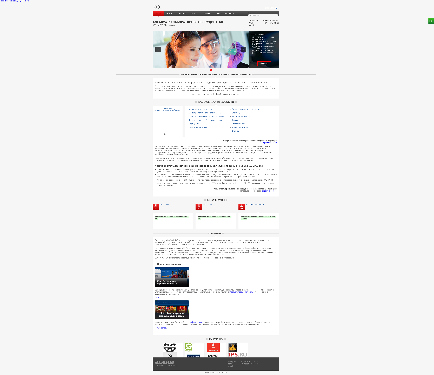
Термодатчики (195, 124)
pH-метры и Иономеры (241, 127)
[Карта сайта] (159, 7)
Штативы (235, 131)
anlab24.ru (164, 362)
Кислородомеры (238, 124)
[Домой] (155, 7)
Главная (158, 13)
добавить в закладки (271, 8)
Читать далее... (161, 298)
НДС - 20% (164, 205)
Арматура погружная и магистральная (205, 113)
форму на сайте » (269, 191)
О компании (206, 13)
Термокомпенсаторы (198, 127)
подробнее (264, 64)
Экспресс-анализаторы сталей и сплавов (249, 109)
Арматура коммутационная (200, 109)
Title (249, 13)
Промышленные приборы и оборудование (206, 120)
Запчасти (235, 120)
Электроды (236, 113)
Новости (194, 13)
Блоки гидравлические (241, 116)
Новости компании (216, 200)
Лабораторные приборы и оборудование (206, 116)
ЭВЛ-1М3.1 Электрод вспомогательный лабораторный (167, 109)
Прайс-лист (181, 13)
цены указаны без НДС (225, 13)
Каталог (169, 13)
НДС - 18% (207, 205)
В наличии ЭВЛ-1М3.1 (255, 205)
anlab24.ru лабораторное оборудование (188, 22)
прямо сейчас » (270, 143)
